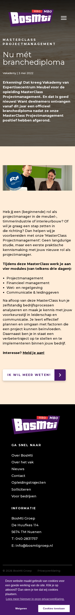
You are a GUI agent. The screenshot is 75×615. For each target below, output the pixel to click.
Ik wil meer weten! (29, 375)
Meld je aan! (33, 353)
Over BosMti (22, 455)
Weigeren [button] (21, 608)
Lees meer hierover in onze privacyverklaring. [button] (35, 599)
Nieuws (17, 469)
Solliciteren (21, 489)
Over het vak (22, 462)
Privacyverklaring (49, 570)
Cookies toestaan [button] (54, 608)
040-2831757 (26, 539)
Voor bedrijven (23, 496)
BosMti (30, 17)
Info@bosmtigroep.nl (34, 545)
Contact (18, 476)
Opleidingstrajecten (28, 482)
